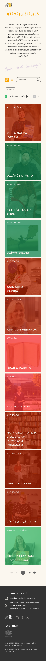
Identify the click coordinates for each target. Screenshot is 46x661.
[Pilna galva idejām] (23, 122)
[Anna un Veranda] (23, 315)
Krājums (10, 89)
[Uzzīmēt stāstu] (23, 161)
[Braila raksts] (23, 353)
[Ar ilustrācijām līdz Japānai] (23, 546)
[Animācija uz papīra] (23, 276)
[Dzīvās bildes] (23, 238)
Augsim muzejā (16, 593)
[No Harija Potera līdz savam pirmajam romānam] (23, 430)
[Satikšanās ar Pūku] (23, 199)
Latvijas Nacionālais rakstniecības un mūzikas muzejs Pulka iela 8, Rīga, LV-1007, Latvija (24, 605)
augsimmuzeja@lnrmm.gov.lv (22, 598)
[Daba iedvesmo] (23, 469)
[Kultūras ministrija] (8, 632)
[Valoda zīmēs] (23, 392)
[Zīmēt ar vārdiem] (23, 507)
